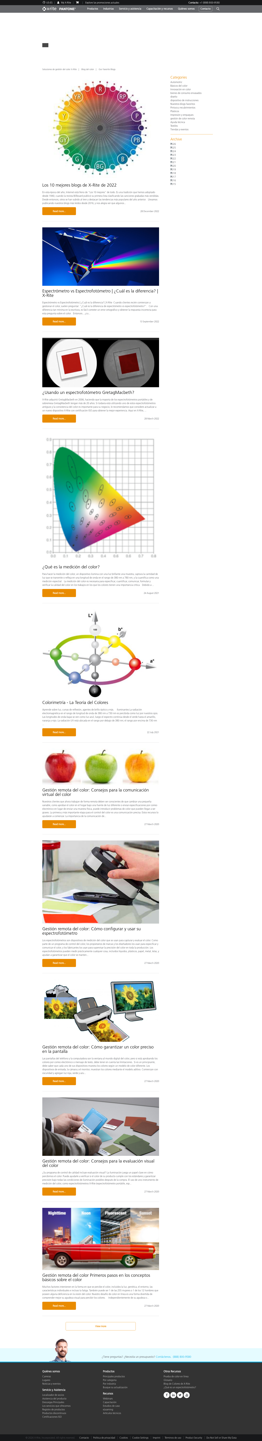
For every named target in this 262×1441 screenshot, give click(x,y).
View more (100, 1326)
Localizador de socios (53, 1394)
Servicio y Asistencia (53, 1390)
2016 (173, 180)
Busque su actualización (115, 1387)
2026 (173, 143)
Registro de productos (53, 1409)
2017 (173, 176)
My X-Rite (65, 2)
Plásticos (174, 111)
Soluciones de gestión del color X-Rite (59, 69)
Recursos (108, 1393)
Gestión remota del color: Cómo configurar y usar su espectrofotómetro (91, 931)
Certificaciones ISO (52, 1416)
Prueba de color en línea (176, 1376)
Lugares (46, 1380)
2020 (173, 165)
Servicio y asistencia (130, 8)
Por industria (109, 1383)
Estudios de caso (111, 1405)
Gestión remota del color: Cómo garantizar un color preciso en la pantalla (98, 1049)
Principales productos (114, 1376)
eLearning (108, 1409)
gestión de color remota (182, 118)
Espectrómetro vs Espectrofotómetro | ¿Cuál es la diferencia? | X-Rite (100, 293)
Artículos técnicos (112, 1413)
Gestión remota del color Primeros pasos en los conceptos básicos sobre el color (96, 1277)
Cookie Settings (140, 1437)
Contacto (205, 8)
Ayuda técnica (177, 122)
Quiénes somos (186, 8)
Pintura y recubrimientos (182, 107)
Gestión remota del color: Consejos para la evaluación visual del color (98, 1163)
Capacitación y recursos (159, 8)
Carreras (46, 1376)
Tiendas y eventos (179, 129)
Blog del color (87, 69)
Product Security (194, 1437)
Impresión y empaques (181, 114)
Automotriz (176, 82)
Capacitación (109, 1402)
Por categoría (109, 1380)
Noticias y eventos (51, 1383)
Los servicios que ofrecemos (56, 1405)
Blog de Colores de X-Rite (177, 1383)
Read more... (59, 211)
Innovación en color (180, 89)
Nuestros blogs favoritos (182, 103)
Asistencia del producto (54, 1398)
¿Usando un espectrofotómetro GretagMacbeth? (88, 392)
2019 (173, 169)
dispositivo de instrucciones (184, 100)
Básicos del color (178, 85)
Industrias (108, 8)
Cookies (123, 1437)
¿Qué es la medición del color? (71, 566)
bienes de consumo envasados (186, 92)
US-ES (49, 2)
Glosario (168, 1380)
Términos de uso (173, 1437)
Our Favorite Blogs (107, 69)
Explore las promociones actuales (102, 2)
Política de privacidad (104, 1437)
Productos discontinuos (54, 1413)
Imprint (156, 1437)
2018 (173, 173)
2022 (173, 158)
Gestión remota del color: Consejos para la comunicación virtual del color (95, 792)
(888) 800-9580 (182, 1356)
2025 (173, 147)
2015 (173, 184)
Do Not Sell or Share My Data (222, 1437)
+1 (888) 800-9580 (210, 2)
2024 (173, 151)
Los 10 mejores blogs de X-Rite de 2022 (79, 185)
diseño (173, 96)
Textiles (174, 125)
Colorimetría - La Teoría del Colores (75, 702)
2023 (173, 154)
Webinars (108, 1398)
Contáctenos (163, 1356)
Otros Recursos (172, 1371)
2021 (173, 162)
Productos (92, 8)
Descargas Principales (53, 1402)
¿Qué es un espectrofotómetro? (180, 1387)
